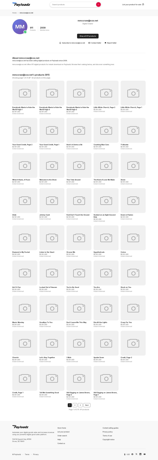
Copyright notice (108, 439)
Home (14, 13)
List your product (63, 432)
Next (87, 405)
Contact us (61, 443)
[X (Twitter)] (136, 454)
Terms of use (107, 436)
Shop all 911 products (88, 36)
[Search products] (98, 4)
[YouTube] (144, 454)
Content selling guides (110, 428)
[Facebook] (132, 454)
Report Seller (112, 43)
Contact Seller (96, 43)
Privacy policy (108, 432)
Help (59, 439)
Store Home (62, 428)
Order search (62, 436)
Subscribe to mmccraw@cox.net (73, 43)
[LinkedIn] (140, 454)
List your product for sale (131, 4)
